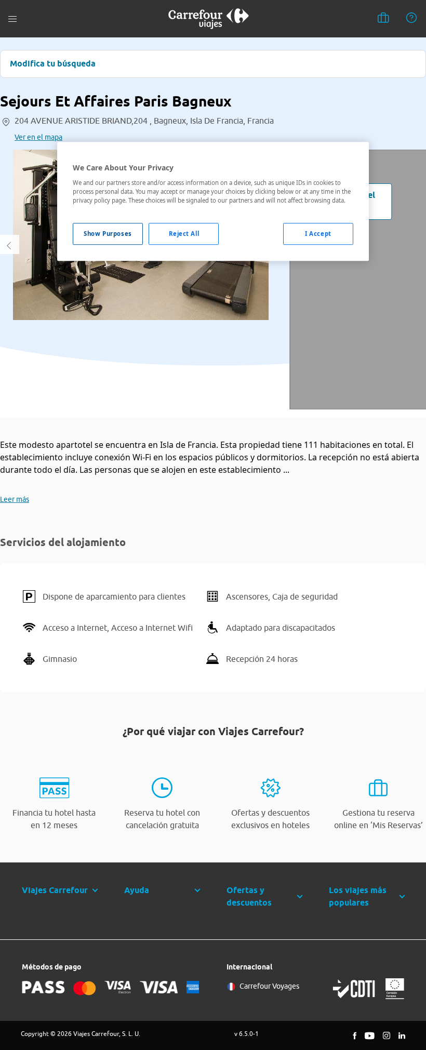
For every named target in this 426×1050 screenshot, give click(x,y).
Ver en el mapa (38, 137)
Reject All (184, 233)
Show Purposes (107, 233)
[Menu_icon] (12, 19)
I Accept (318, 233)
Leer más (14, 499)
